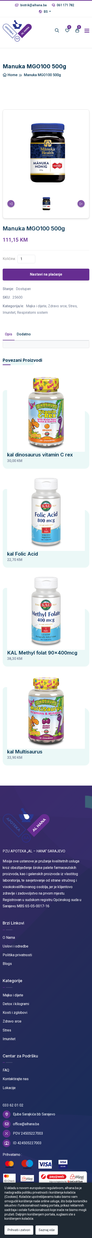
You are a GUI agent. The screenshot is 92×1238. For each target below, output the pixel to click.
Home (12, 75)
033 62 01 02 (13, 1105)
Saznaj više (47, 1230)
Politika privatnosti (17, 955)
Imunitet (9, 1039)
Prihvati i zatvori (19, 1230)
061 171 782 (65, 5)
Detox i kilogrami (16, 1004)
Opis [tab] (8, 334)
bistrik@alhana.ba (33, 5)
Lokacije (9, 1088)
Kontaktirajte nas (16, 1079)
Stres (7, 1030)
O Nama (9, 937)
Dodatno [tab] (24, 334)
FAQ (6, 1070)
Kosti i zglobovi (15, 1012)
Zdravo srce (12, 1021)
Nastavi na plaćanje (46, 274)
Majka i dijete (13, 995)
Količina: (9, 259)
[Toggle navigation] (86, 30)
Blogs (7, 964)
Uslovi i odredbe (15, 946)
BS (45, 11)
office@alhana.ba (26, 1124)
